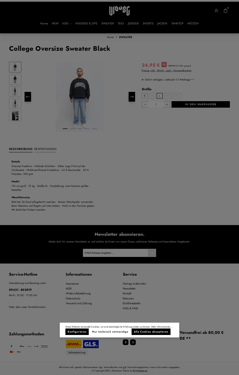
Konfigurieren (77, 332)
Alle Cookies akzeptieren (151, 332)
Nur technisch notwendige (110, 332)
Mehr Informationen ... (162, 326)
